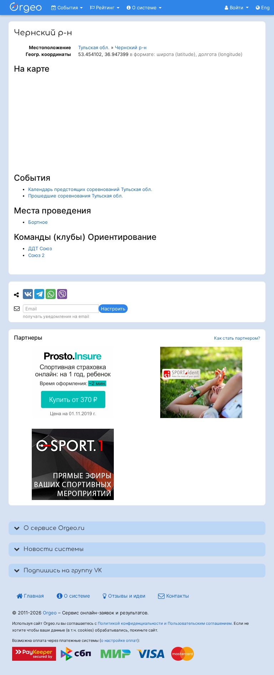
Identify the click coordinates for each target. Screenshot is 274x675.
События (67, 7)
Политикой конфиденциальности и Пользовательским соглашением (165, 623)
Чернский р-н (131, 47)
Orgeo (50, 612)
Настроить (113, 308)
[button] (236, 7)
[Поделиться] (28, 294)
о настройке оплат (119, 640)
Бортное (38, 222)
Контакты (177, 596)
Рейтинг (105, 7)
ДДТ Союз (40, 248)
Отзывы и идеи (126, 596)
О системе (144, 7)
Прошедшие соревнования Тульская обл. (75, 196)
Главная (33, 596)
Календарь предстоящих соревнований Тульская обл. (90, 189)
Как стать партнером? (237, 338)
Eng (265, 7)
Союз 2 (36, 255)
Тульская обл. (94, 47)
